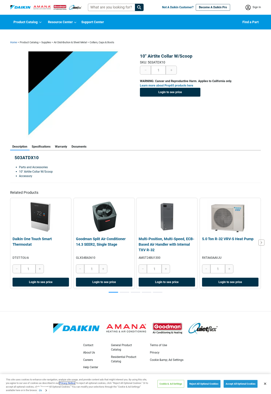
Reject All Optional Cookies (203, 383)
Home (13, 42)
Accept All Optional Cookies (241, 383)
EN (40, 390)
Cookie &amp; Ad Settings (166, 360)
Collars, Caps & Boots (102, 42)
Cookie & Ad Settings (170, 383)
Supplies (46, 42)
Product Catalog (29, 42)
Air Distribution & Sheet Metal (70, 42)
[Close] (265, 384)
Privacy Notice (67, 383)
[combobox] (43, 390)
